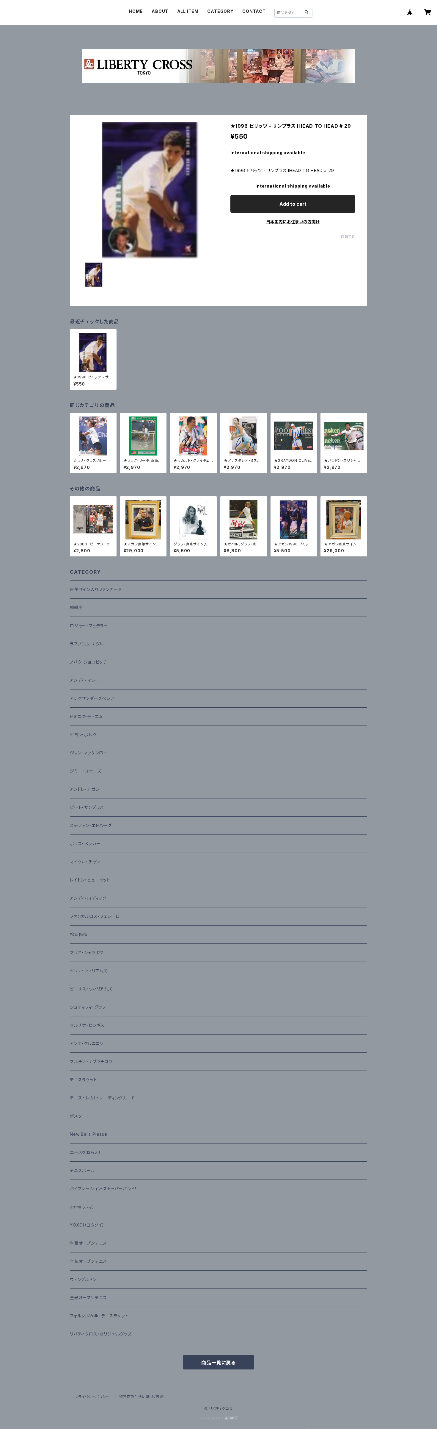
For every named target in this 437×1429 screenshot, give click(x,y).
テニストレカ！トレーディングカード (102, 1097)
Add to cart (292, 204)
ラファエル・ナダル (87, 643)
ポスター (78, 1115)
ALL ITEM (188, 11)
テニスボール (82, 1170)
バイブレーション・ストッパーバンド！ (103, 1188)
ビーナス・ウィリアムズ (91, 988)
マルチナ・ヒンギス (87, 1025)
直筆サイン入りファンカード (96, 589)
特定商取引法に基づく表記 (141, 1396)
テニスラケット (83, 1079)
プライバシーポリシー (92, 1396)
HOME (136, 11)
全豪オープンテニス (88, 1243)
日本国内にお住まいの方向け (293, 221)
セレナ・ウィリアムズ (88, 970)
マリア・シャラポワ (86, 952)
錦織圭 (76, 607)
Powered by (211, 1418)
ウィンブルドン (83, 1279)
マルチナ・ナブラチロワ (91, 1061)
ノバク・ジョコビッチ (88, 661)
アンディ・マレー (84, 680)
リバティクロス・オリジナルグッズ (101, 1333)
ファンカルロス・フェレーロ (95, 916)
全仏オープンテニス (88, 1261)
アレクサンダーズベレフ (92, 698)
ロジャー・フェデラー (89, 625)
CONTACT (254, 11)
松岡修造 (78, 934)
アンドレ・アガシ (84, 789)
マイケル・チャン (85, 861)
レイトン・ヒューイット (90, 879)
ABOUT (160, 11)
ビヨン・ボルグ (83, 734)
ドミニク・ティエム (86, 716)
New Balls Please (88, 1134)
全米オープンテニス (88, 1297)
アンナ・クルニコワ (87, 1043)
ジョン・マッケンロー (89, 752)
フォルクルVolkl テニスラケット (99, 1315)
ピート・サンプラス (87, 807)
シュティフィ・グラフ (88, 1007)
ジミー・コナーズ (85, 770)
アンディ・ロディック (88, 898)
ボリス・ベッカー (85, 843)
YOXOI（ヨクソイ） (87, 1224)
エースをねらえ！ (85, 1152)
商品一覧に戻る (218, 1363)
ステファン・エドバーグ (91, 825)
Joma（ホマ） (82, 1206)
